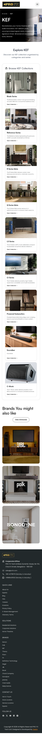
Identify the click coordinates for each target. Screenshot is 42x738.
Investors (5, 605)
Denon (4, 642)
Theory (4, 651)
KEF (3, 648)
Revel (4, 670)
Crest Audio (6, 683)
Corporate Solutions (9, 628)
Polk (3, 645)
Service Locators (8, 703)
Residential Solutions (9, 625)
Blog (3, 596)
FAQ (3, 599)
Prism (4, 655)
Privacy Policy (7, 608)
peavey (4, 680)
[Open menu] (37, 4)
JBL (3, 667)
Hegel (4, 664)
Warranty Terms (7, 615)
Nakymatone (6, 686)
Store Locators (7, 700)
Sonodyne (5, 677)
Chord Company (8, 673)
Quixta (35, 729)
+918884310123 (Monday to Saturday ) (18, 578)
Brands (4, 14)
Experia (4, 593)
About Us (5, 590)
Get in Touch (6, 697)
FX (3, 658)
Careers (5, 602)
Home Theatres (7, 632)
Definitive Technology (9, 661)
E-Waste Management (10, 612)
